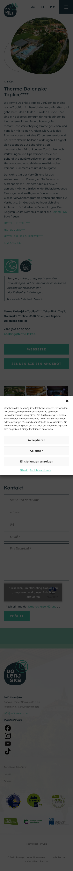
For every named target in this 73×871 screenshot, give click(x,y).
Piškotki (24, 470)
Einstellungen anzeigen (36, 461)
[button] (67, 400)
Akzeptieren (36, 440)
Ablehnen (36, 451)
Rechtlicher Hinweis (40, 470)
